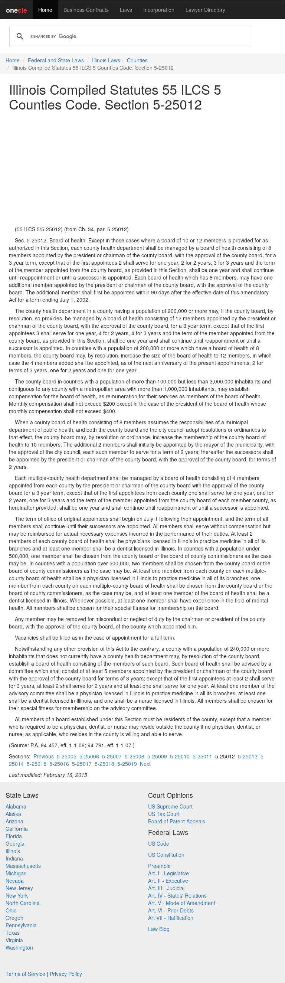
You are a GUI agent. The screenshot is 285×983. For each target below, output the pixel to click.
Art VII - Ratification (170, 917)
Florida (14, 836)
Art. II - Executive (168, 880)
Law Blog (159, 929)
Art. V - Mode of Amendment (181, 903)
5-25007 (112, 756)
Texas (13, 932)
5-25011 (202, 756)
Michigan (16, 873)
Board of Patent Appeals (176, 821)
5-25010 (180, 756)
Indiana (14, 858)
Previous (43, 756)
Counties (137, 60)
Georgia (15, 843)
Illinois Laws (106, 60)
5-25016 (59, 763)
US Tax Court (164, 813)
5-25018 (104, 763)
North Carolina (23, 903)
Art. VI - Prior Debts (171, 910)
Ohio (11, 910)
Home (45, 9)
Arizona (14, 821)
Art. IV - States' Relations (177, 895)
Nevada (15, 880)
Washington (19, 947)
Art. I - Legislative (168, 873)
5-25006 (89, 756)
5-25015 (36, 763)
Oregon (14, 917)
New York (17, 895)
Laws (126, 9)
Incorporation (158, 9)
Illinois (13, 851)
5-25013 (248, 756)
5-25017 (82, 763)
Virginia (14, 940)
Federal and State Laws (56, 60)
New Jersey (19, 888)
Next (145, 763)
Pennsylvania (21, 925)
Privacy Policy (66, 973)
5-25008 (134, 756)
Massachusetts (23, 865)
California (17, 828)
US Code (158, 843)
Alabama (16, 806)
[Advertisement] (142, 168)
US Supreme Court (170, 806)
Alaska (13, 813)
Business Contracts (86, 9)
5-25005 (66, 756)
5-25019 (127, 763)
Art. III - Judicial (166, 888)
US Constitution (166, 854)
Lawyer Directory (205, 9)
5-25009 (157, 756)
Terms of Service (25, 973)
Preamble (159, 865)
